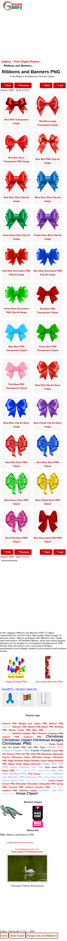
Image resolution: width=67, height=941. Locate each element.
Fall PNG (33, 747)
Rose (47, 777)
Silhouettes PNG (47, 784)
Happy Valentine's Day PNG (26, 767)
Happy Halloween (32, 764)
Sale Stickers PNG (36, 780)
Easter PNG (19, 747)
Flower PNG (55, 747)
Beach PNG (48, 727)
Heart (47, 767)
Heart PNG (57, 767)
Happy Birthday (15, 760)
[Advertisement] (33, 34)
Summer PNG (16, 787)
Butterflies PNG (54, 730)
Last (60, 85)
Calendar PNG (29, 733)
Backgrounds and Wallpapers (42, 935)
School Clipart (55, 780)
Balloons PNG (20, 727)
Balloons (6, 726)
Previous (24, 85)
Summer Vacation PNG (37, 787)
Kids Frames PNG (26, 770)
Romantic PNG (34, 777)
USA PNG (57, 787)
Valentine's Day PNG (51, 790)
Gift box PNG (13, 754)
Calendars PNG (55, 733)
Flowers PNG (21, 750)
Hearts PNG (8, 770)
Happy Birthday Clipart (35, 760)
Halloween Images (41, 757)
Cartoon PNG (10, 737)
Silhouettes (32, 784)
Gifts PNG (36, 754)
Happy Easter (15, 764)
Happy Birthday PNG (16, 681)
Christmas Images (48, 740)
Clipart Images (17, 935)
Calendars (42, 733)
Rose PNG (57, 777)
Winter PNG (8, 793)
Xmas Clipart (27, 793)
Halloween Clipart (21, 757)
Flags (42, 747)
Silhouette (21, 784)
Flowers (7, 750)
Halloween (47, 754)
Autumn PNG (9, 723)
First (8, 85)
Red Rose (46, 773)
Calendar (16, 733)
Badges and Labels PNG (33, 723)
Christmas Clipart (17, 740)
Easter (52, 744)
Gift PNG (25, 754)
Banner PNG (34, 727)
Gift (4, 754)
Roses (5, 780)
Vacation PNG (9, 790)
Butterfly (6, 733)
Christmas (54, 736)
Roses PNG (17, 780)
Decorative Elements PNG (49, 681)
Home (4, 935)
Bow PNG (38, 730)
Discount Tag (40, 744)
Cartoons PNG (32, 737)
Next (47, 85)
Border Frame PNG (19, 730)
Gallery (6, 61)
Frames (45, 750)
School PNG (8, 784)
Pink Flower (34, 774)
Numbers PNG (18, 773)
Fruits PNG (57, 751)
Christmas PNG (16, 743)
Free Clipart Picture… (28, 61)
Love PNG (44, 770)
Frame (35, 750)
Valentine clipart (28, 790)
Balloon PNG (56, 723)
